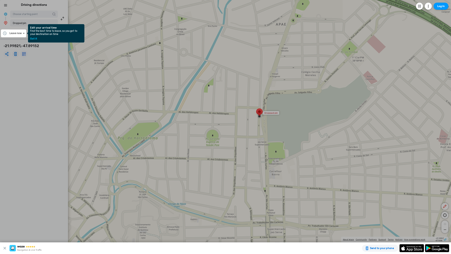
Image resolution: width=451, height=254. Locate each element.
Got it (33, 38)
